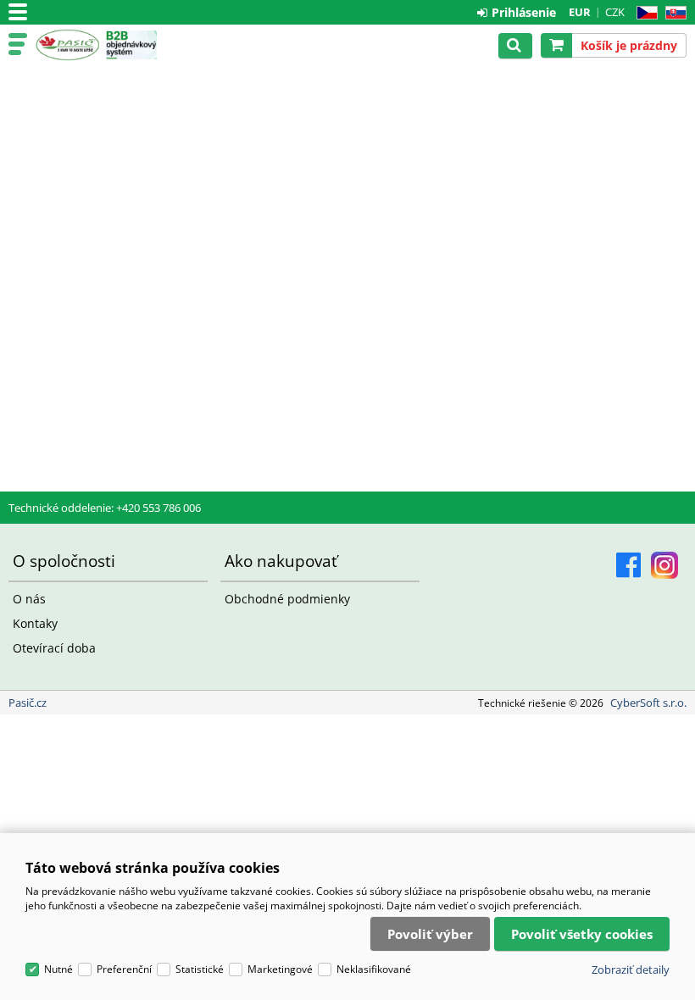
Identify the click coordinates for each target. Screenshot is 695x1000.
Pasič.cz (67, 45)
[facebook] (628, 565)
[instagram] (664, 565)
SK (672, 13)
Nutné (58, 969)
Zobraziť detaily (631, 969)
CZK (615, 11)
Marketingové (280, 969)
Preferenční (124, 969)
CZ (643, 13)
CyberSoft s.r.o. (648, 702)
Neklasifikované (373, 969)
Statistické (199, 969)
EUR (580, 11)
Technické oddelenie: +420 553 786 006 (104, 507)
